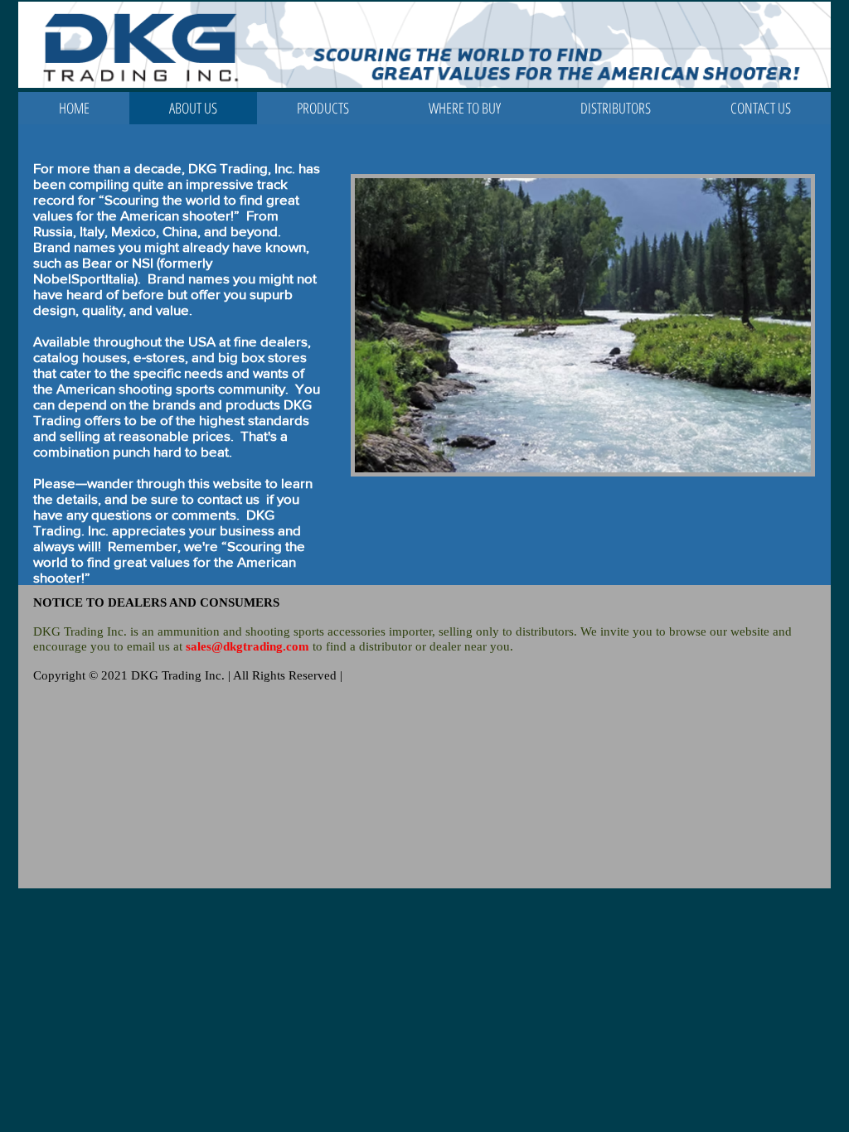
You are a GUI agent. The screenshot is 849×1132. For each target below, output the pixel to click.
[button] (323, 108)
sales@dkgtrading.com (247, 646)
